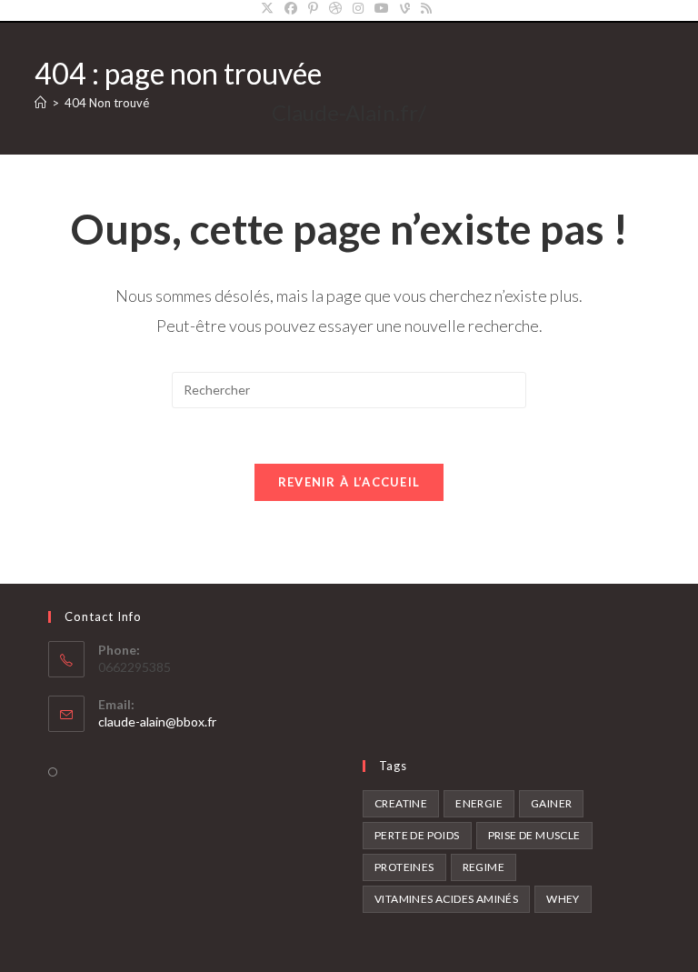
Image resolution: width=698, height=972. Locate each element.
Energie (479, 803)
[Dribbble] (335, 8)
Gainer (551, 803)
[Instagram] (358, 8)
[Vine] (404, 8)
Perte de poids (417, 835)
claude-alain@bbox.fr (157, 721)
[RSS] (426, 8)
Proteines (404, 867)
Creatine (400, 803)
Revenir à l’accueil (349, 482)
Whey (563, 899)
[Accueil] (40, 102)
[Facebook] (291, 8)
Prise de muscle (534, 835)
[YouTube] (381, 8)
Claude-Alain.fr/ (349, 112)
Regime (483, 867)
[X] (270, 8)
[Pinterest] (313, 8)
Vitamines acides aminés (446, 899)
